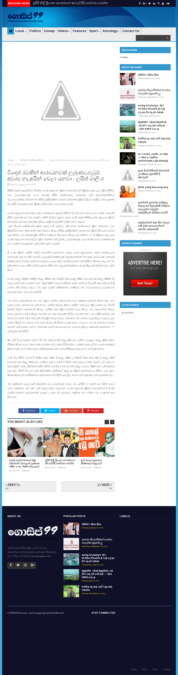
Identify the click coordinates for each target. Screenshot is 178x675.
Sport (93, 31)
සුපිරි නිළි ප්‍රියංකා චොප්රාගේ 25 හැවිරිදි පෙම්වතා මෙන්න (70, 3)
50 (7, 488)
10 (110, 488)
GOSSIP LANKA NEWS (32, 160)
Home (10, 160)
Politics (35, 31)
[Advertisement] (130, 15)
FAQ (144, 669)
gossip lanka (127, 312)
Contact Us (130, 31)
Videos (63, 31)
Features (79, 31)
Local (20, 31)
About (155, 669)
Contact (167, 669)
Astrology (110, 31)
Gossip (49, 31)
